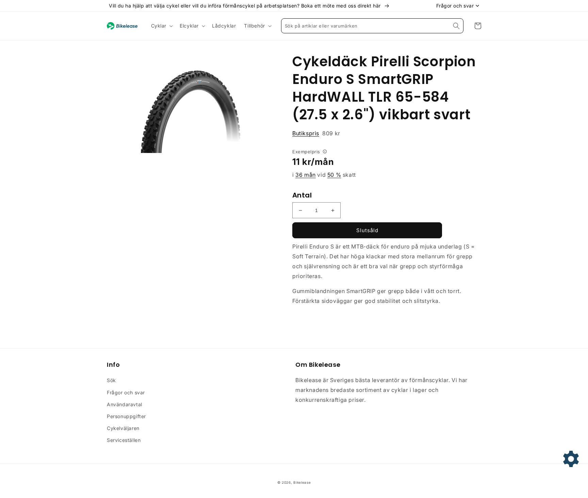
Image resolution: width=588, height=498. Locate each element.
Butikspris (305, 133)
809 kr (316, 133)
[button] (161, 26)
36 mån (305, 174)
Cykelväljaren (123, 428)
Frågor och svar (126, 392)
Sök (111, 380)
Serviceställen (124, 440)
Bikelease (302, 482)
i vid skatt (324, 174)
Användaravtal (124, 404)
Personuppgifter (126, 416)
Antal (302, 195)
